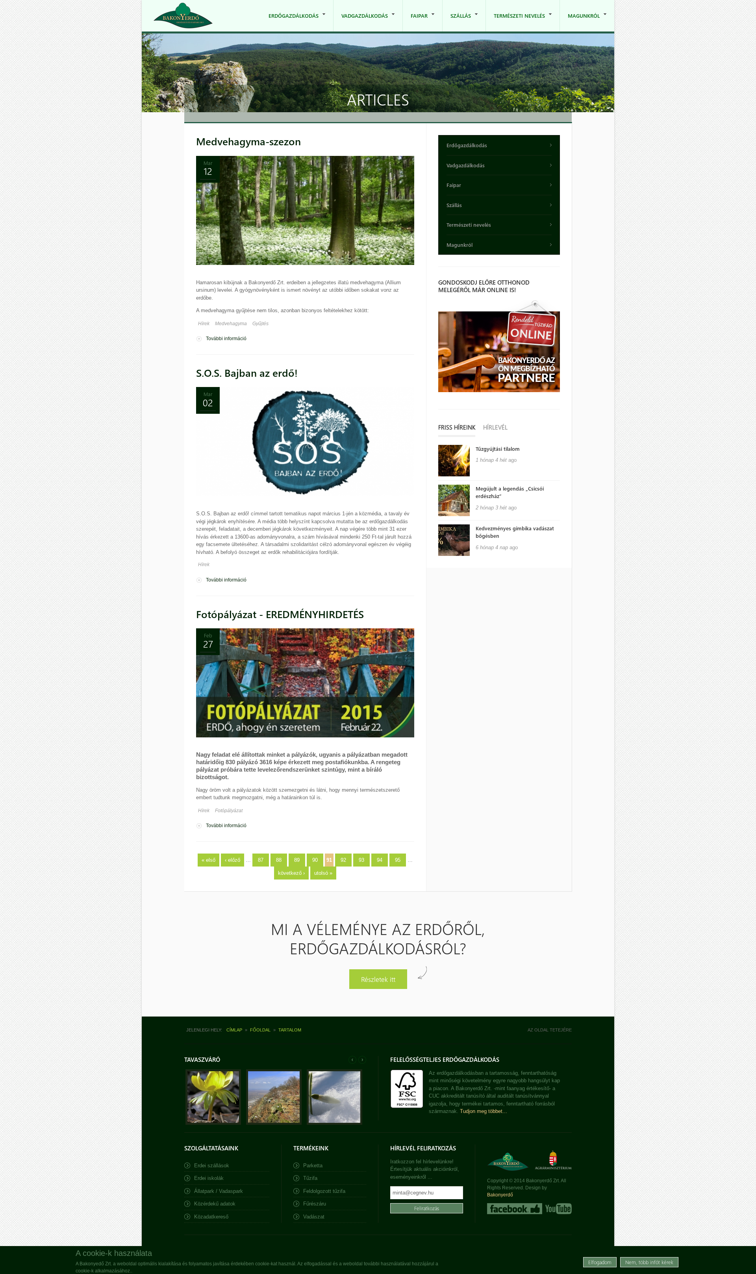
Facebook (514, 1208)
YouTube (558, 1208)
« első (208, 860)
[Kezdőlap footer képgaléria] (213, 1123)
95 (397, 860)
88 (279, 860)
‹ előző (232, 860)
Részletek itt (378, 978)
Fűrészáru (314, 1204)
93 (361, 860)
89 (297, 860)
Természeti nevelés (515, 21)
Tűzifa (310, 1178)
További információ (226, 338)
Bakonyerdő (500, 1195)
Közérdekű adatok (214, 1204)
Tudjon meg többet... (483, 1111)
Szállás (457, 21)
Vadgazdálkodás (361, 21)
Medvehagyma (231, 323)
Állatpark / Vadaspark (218, 1191)
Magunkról (580, 21)
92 (343, 860)
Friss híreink (456, 427)
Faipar (415, 21)
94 (379, 860)
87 (260, 860)
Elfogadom (599, 1262)
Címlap (234, 1030)
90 (315, 860)
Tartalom (289, 1030)
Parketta (312, 1165)
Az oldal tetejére (550, 1030)
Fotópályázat (229, 810)
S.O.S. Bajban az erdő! (247, 373)
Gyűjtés (260, 323)
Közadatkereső (211, 1217)
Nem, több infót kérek (649, 1262)
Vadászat (313, 1217)
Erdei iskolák (209, 1178)
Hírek (203, 323)
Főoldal (260, 1030)
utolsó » (323, 873)
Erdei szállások (211, 1165)
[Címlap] (183, 15)
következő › (291, 873)
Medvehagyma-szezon (248, 141)
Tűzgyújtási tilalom (498, 448)
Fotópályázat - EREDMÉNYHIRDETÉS (280, 614)
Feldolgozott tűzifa (324, 1191)
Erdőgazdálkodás (290, 21)
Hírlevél (495, 427)
